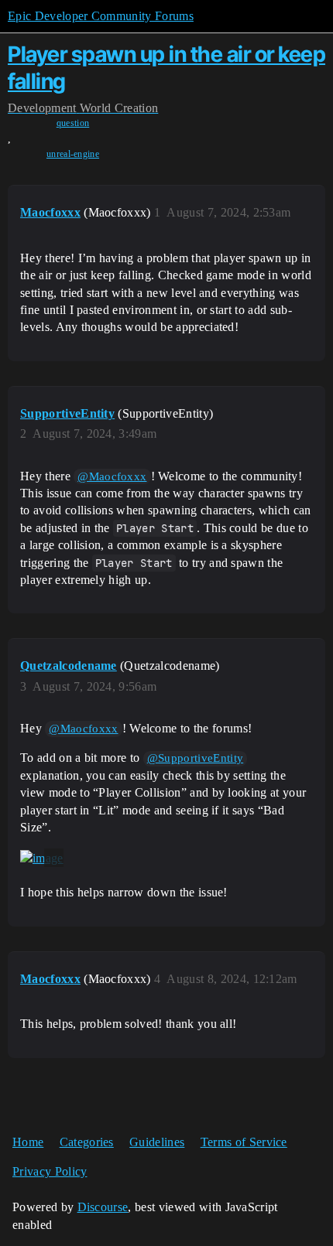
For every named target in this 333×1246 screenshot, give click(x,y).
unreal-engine (72, 153)
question (73, 123)
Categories (87, 1142)
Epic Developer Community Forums (101, 15)
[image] (42, 857)
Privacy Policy (49, 1171)
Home (27, 1142)
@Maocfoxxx (111, 476)
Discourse (103, 1207)
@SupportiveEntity (195, 758)
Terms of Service (244, 1142)
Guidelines (156, 1142)
